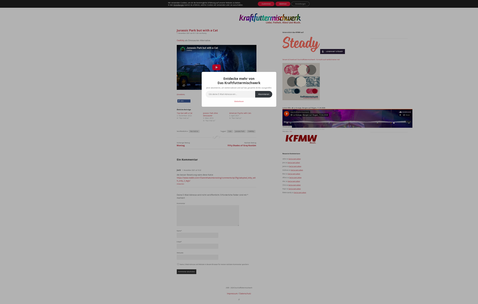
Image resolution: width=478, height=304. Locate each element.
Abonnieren (263, 94)
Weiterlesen (239, 101)
